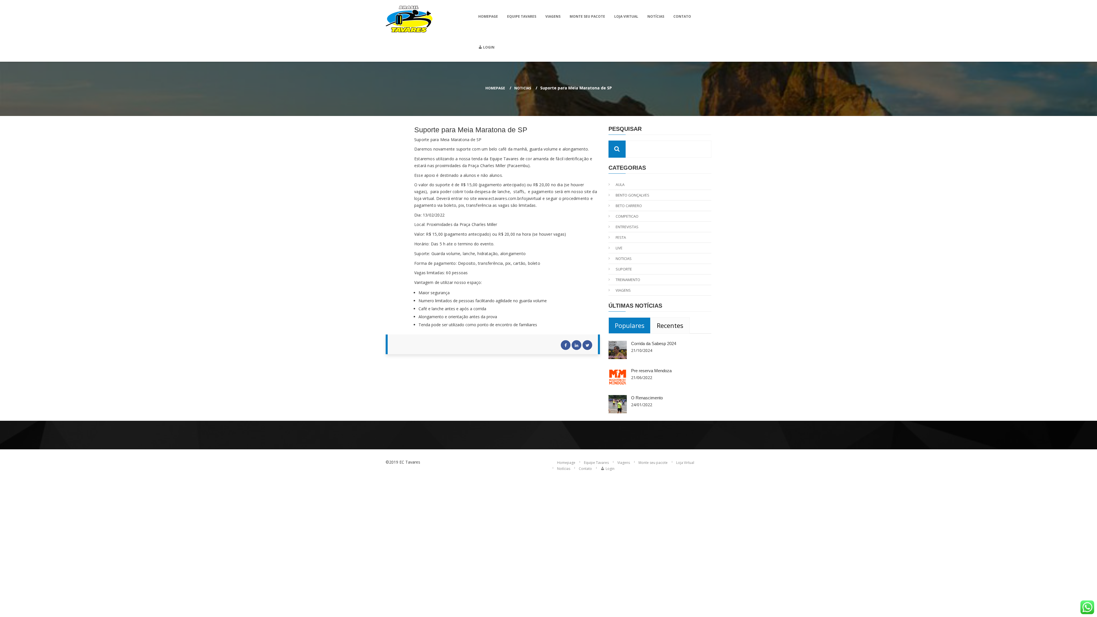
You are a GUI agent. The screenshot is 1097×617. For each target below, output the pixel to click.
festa (621, 237)
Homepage (488, 16)
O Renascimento (647, 397)
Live (619, 248)
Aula (620, 184)
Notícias (655, 16)
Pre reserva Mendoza (651, 370)
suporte (624, 269)
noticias (522, 88)
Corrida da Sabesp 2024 (653, 343)
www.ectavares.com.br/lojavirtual (509, 198)
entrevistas (627, 226)
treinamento (628, 279)
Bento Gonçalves (632, 195)
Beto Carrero (629, 205)
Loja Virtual (626, 16)
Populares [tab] (629, 325)
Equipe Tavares (521, 16)
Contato (682, 16)
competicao (627, 216)
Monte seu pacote (587, 16)
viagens (623, 290)
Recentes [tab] (670, 325)
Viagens (552, 16)
